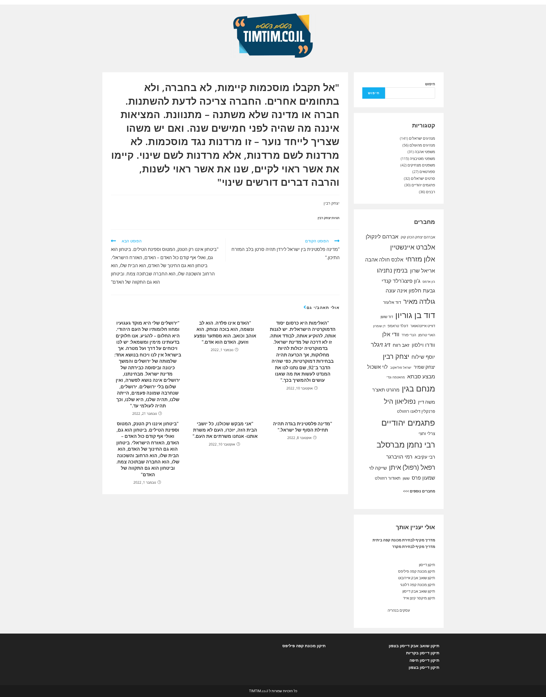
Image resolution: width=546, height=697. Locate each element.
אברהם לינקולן (382, 236)
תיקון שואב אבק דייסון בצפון (414, 645)
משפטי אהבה (425, 151)
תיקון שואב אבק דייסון (418, 591)
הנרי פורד (409, 334)
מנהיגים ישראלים (422, 138)
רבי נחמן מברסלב (406, 444)
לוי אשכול (377, 366)
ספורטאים (427, 171)
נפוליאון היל (400, 401)
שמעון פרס (423, 477)
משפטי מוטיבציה (422, 158)
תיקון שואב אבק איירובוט (416, 577)
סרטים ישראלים (423, 178)
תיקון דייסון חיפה (424, 660)
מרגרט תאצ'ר (386, 389)
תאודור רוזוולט (387, 478)
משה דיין (426, 402)
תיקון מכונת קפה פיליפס (416, 571)
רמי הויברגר (399, 456)
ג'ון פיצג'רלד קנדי (401, 280)
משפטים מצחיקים (421, 165)
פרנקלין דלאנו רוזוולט (416, 411)
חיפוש (430, 83)
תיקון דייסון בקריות (422, 652)
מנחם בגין (418, 388)
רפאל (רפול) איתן (412, 467)
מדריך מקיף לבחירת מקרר (413, 546)
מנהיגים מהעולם (422, 145)
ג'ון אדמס (429, 282)
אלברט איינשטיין (412, 246)
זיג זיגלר (380, 345)
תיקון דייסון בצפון (424, 667)
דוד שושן (386, 316)
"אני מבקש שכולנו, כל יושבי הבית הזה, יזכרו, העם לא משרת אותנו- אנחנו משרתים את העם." (225, 430)
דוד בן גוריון (415, 315)
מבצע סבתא (421, 376)
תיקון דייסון (427, 564)
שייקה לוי (378, 468)
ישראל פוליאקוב (400, 368)
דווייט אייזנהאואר (422, 325)
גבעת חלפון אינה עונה (410, 290)
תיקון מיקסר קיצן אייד (419, 598)
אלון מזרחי (420, 258)
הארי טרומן (426, 334)
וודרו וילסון (423, 344)
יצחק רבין (324, 218)
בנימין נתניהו (392, 270)
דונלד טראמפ (398, 325)
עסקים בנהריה (399, 610)
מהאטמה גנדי (395, 377)
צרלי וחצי (427, 433)
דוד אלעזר (392, 302)
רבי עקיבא (425, 456)
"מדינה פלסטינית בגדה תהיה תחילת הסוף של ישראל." (302, 426)
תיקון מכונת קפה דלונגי (417, 584)
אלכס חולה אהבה (384, 259)
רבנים (430, 191)
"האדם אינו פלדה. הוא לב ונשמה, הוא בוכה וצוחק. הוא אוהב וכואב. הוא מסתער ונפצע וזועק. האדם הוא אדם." (225, 332)
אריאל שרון (422, 270)
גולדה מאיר (419, 301)
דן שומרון (379, 326)
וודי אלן (390, 334)
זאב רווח (401, 345)
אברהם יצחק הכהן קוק (418, 237)
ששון (406, 478)
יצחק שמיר (424, 367)
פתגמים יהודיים (423, 184)
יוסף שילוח (423, 356)
